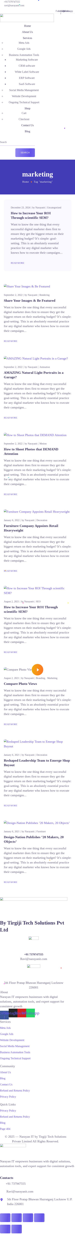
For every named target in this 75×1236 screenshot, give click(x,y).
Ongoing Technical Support (24, 102)
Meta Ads (24, 42)
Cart (24, 113)
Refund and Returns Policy (15, 1090)
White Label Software (27, 71)
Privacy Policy (8, 1096)
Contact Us (27, 125)
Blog (27, 131)
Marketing (52, 678)
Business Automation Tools (24, 54)
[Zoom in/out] (5, 1217)
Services (27, 38)
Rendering (44, 295)
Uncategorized (54, 207)
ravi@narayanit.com (14, 5)
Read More (17, 263)
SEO (38, 601)
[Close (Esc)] (39, 1217)
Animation (44, 367)
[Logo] (27, 16)
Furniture (41, 831)
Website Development (24, 96)
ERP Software (27, 77)
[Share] (28, 1217)
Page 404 (5, 1128)
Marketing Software (27, 59)
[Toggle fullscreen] (16, 1217)
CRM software (27, 65)
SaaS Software (27, 84)
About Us (27, 31)
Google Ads (24, 48)
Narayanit (40, 207)
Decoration (41, 520)
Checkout (24, 119)
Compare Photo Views (20, 684)
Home (27, 25)
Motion (43, 443)
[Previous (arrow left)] (5, 1229)
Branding (40, 678)
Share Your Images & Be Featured (29, 300)
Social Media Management (24, 90)
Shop (27, 108)
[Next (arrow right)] (16, 1229)
